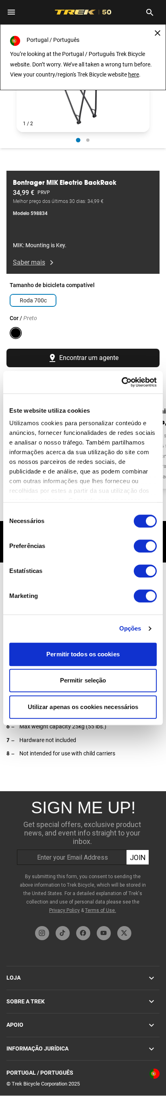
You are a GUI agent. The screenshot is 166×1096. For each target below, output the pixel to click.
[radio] (78, 140)
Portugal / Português (39, 1072)
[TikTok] (63, 933)
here (133, 74)
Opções (130, 628)
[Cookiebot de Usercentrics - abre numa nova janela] (121, 382)
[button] (83, 95)
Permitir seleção (83, 680)
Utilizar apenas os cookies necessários (83, 706)
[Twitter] (124, 933)
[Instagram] (42, 933)
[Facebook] (83, 933)
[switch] (145, 546)
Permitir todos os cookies (83, 654)
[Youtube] (104, 933)
